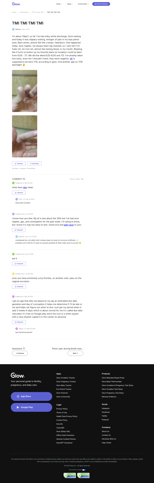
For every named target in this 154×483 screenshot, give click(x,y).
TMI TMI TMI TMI (53, 12)
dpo (25, 187)
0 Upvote (20, 264)
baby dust (69, 224)
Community (24, 12)
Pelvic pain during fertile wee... (67, 348)
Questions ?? (18, 348)
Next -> (75, 353)
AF (71, 58)
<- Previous (20, 353)
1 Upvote (20, 163)
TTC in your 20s (38, 12)
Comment (35, 163)
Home (14, 12)
